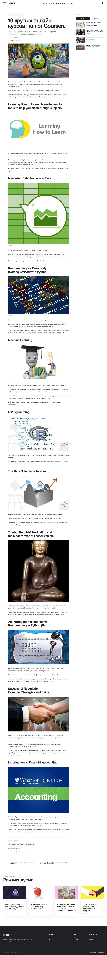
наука (22, 15)
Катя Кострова (16, 40)
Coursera (10, 148)
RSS (50, 939)
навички (91, 937)
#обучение (20, 844)
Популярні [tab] (96, 18)
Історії (51, 3)
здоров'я (76, 937)
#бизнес (14, 844)
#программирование (29, 844)
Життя (45, 3)
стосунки (76, 939)
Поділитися (12, 852)
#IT (9, 844)
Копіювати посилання (23, 852)
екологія (76, 942)
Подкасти (70, 3)
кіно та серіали (93, 934)
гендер (91, 939)
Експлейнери (60, 3)
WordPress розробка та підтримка (97, 952)
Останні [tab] (82, 18)
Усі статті (51, 934)
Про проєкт (52, 937)
